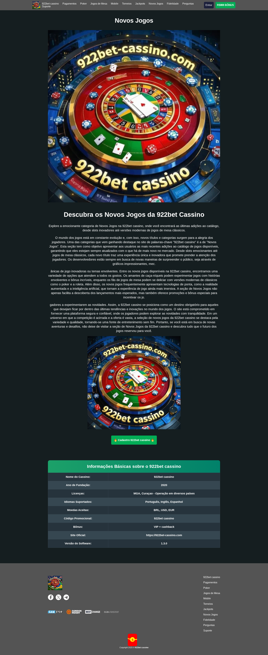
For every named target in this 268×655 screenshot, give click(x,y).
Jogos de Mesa (98, 3)
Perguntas (188, 3)
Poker (83, 3)
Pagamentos (69, 3)
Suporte (46, 6)
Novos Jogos (156, 3)
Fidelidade (173, 3)
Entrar (208, 5)
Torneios (127, 3)
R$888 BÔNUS (225, 5)
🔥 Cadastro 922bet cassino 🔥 (134, 440)
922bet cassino (50, 3)
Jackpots (140, 3)
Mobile (114, 3)
